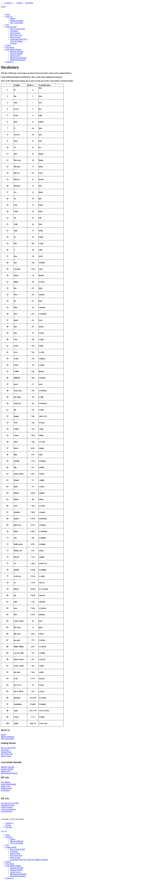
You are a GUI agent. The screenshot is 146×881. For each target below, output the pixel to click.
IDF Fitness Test (7, 754)
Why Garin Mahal (7, 739)
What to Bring (6, 752)
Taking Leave (6, 771)
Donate (20, 3)
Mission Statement (7, 737)
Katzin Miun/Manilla (8, 784)
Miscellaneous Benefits (9, 773)
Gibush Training (7, 807)
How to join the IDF (8, 748)
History (3, 735)
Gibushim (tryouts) (7, 805)
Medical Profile (6, 788)
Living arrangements (8, 809)
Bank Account (6, 756)
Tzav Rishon (5, 782)
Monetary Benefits (7, 767)
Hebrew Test (5, 786)
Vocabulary (5, 750)
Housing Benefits (7, 769)
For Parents (29, 3)
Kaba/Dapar (5, 790)
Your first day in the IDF (10, 803)
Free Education (6, 811)
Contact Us (9, 3)
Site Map (8, 827)
